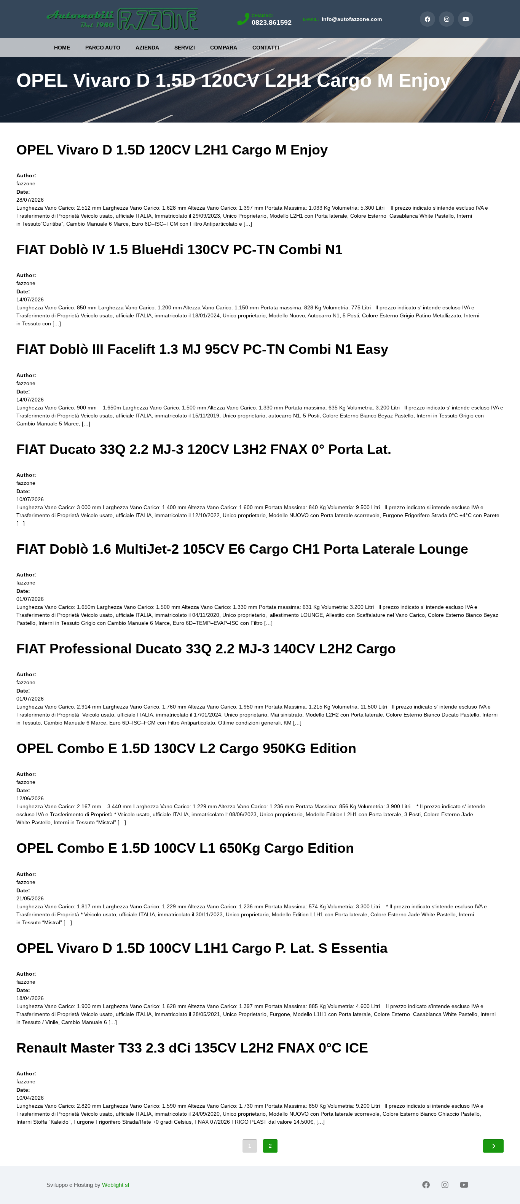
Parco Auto (102, 48)
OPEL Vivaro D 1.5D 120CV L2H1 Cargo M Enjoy (172, 150)
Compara (223, 48)
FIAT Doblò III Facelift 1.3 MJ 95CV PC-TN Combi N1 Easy (202, 349)
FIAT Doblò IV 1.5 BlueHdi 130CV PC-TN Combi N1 (179, 249)
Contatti (265, 48)
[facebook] (427, 19)
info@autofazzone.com (342, 19)
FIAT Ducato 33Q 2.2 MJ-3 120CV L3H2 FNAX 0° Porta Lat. (203, 449)
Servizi (184, 48)
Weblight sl (115, 1185)
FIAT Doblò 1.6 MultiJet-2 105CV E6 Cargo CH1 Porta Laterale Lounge (242, 549)
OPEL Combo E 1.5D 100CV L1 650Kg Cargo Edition (185, 848)
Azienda (147, 48)
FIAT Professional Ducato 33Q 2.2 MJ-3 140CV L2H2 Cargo (206, 648)
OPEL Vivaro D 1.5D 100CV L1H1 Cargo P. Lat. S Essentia (202, 948)
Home (62, 48)
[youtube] (465, 19)
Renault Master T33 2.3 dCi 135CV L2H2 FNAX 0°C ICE (192, 1048)
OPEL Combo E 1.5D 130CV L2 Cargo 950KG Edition (186, 748)
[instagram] (446, 19)
